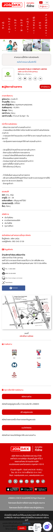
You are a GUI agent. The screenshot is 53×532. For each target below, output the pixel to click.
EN (47, 2)
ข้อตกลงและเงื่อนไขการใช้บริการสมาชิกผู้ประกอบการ (26, 502)
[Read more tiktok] (43, 481)
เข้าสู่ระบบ (43, 6)
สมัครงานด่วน (26, 396)
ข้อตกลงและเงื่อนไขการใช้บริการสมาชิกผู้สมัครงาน (26, 507)
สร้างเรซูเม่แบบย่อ (26, 412)
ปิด (31, 528)
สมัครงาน (46, 86)
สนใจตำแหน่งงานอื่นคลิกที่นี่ (26, 62)
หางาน (22, 74)
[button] (5, 45)
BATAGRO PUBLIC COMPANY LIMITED (32, 69)
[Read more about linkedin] (32, 481)
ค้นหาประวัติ (21, 25)
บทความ (40, 25)
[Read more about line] (38, 481)
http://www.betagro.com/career (13, 278)
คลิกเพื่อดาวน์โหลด (26, 336)
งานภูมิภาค (27, 24)
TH (41, 2)
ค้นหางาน (15, 24)
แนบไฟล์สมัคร (26, 427)
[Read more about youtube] (21, 481)
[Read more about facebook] (10, 481)
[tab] (40, 79)
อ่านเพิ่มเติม (26, 523)
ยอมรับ (21, 528)
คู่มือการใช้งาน (34, 24)
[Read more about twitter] (15, 481)
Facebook (15, 288)
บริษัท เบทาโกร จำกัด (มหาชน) (28, 72)
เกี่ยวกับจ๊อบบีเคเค (46, 24)
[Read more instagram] (26, 481)
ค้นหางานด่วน (9, 25)
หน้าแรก (3, 25)
